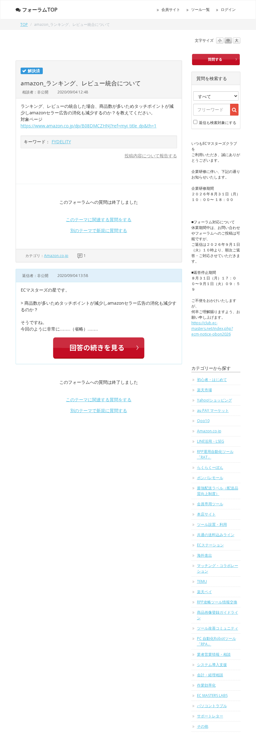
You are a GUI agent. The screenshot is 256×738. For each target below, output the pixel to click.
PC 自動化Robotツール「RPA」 (216, 641)
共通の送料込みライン (215, 534)
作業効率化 (206, 685)
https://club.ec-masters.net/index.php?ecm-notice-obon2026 (212, 328)
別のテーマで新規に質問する (98, 230)
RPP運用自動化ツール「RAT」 (215, 454)
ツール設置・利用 (212, 524)
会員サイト (170, 9)
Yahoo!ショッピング (214, 400)
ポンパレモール (210, 477)
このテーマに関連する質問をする (98, 219)
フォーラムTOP (39, 9)
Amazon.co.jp (56, 255)
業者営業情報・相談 (214, 654)
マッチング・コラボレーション (217, 568)
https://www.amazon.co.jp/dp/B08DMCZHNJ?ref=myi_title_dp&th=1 (88, 126)
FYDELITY (61, 142)
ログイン (228, 9)
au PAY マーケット (213, 410)
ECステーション (210, 545)
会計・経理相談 (210, 675)
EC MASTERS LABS (212, 695)
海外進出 (204, 555)
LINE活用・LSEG (210, 441)
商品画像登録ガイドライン (217, 615)
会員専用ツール (210, 504)
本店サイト (206, 514)
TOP (24, 24)
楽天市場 (204, 390)
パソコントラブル (212, 705)
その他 (202, 726)
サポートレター (210, 716)
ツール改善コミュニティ (217, 628)
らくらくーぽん (210, 467)
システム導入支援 (212, 664)
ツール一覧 (200, 9)
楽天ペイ (204, 591)
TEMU (202, 581)
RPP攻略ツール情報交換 (217, 602)
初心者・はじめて (212, 379)
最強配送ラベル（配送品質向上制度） (217, 490)
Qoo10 (203, 420)
